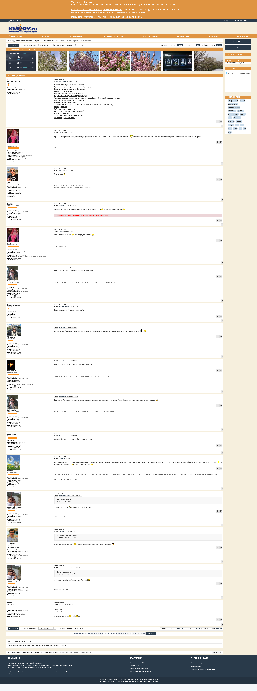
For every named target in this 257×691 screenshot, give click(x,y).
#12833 (56, 361)
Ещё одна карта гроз (61, 113)
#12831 (56, 306)
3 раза (18, 317)
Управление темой (29, 45)
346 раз (19, 297)
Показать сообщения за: (82, 633)
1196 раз (18, 484)
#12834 (56, 396)
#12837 (56, 495)
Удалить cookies (196, 666)
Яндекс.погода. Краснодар (64, 91)
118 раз (18, 217)
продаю (230, 125)
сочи (240, 128)
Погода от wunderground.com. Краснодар (69, 93)
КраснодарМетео (60, 107)
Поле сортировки (110, 633)
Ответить (14, 45)
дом (242, 100)
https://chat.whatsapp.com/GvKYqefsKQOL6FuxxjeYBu (96, 9)
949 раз (19, 219)
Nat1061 (10, 204)
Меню (17, 21)
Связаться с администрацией (201, 663)
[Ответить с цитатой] (217, 121)
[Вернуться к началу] (222, 126)
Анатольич (11, 434)
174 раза (18, 352)
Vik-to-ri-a (11, 337)
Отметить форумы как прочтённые (203, 669)
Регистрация (242, 21)
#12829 (56, 231)
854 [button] (189, 45)
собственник (233, 114)
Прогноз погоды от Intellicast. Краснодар (69, 89)
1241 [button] (214, 45)
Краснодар (237, 118)
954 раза (19, 486)
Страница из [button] (168, 45)
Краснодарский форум (131, 679)
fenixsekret (11, 371)
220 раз (18, 520)
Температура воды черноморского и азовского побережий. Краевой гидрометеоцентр (87, 98)
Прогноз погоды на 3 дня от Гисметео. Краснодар (72, 87)
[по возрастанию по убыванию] (139, 633)
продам (240, 111)
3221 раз (18, 557)
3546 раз (18, 159)
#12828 (56, 205)
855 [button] (194, 45)
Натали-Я (10, 471)
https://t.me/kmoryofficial (83, 17)
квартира (231, 111)
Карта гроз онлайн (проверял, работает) (69, 111)
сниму (229, 128)
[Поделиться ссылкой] (220, 121)
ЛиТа (9, 144)
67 (82, 45)
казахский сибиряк (14, 507)
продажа (231, 121)
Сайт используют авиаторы (64, 109)
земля (242, 125)
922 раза (19, 449)
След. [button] (219, 45)
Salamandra (11, 281)
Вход (226, 21)
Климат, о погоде (59, 79)
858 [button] (206, 45)
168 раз (19, 353)
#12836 (56, 458)
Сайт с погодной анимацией (64, 118)
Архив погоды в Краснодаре (65, 102)
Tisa (9, 182)
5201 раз (18, 386)
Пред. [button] (180, 45)
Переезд (37, 41)
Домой (11, 21)
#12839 (56, 568)
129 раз (19, 93)
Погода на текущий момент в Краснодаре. (70, 85)
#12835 (56, 436)
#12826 (56, 132)
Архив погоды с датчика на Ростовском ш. (70, 100)
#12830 (56, 267)
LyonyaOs (148, 671)
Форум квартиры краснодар (149, 679)
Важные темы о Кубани (50, 41)
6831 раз (18, 193)
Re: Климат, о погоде (60, 130)
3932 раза (19, 161)
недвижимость (234, 107)
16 (77, 45)
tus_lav (10, 603)
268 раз (19, 522)
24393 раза (19, 195)
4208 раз (19, 387)
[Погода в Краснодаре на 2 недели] (245, 73)
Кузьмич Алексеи (14, 305)
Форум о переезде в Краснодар (22, 41)
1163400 (62, 45)
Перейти (216, 652)
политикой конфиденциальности (55, 671)
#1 (55, 81)
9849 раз (19, 558)
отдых (237, 125)
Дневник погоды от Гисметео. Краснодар (69, 105)
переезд (233, 100)
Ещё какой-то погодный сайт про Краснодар (70, 96)
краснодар (232, 104)
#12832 (56, 327)
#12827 (56, 170)
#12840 (56, 604)
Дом (245, 128)
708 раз (18, 296)
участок (242, 114)
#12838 (56, 531)
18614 (71, 45)
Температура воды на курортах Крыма (68, 116)
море (230, 118)
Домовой (11, 543)
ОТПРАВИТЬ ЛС (11, 196)
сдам (229, 132)
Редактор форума (14, 81)
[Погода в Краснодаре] (238, 71)
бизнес (235, 128)
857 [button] (202, 45)
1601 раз (18, 447)
